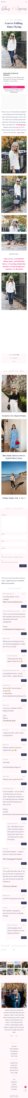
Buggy (4, 744)
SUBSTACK (14, 1063)
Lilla (4, 759)
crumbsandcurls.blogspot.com (14, 629)
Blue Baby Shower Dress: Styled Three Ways (14, 457)
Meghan (5, 895)
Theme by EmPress (14, 1096)
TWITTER (14, 1056)
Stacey (4, 705)
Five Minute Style (9, 721)
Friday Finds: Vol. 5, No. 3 (14, 498)
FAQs (16, 1035)
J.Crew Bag (12, 264)
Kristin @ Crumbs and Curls (10, 611)
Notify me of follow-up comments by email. (12, 557)
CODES (14, 1084)
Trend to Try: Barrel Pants (14, 415)
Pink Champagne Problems (12, 859)
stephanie (5, 685)
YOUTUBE (14, 1073)
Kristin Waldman (7, 593)
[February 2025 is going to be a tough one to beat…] (3, 972)
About (11, 1035)
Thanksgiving (21, 125)
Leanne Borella (7, 788)
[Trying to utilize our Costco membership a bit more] (3, 965)
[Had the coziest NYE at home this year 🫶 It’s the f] (25, 965)
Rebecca (5, 638)
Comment (4, 515)
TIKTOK (14, 1046)
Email (3, 541)
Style (11, 20)
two (22, 132)
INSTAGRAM (14, 1049)
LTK (14, 1079)
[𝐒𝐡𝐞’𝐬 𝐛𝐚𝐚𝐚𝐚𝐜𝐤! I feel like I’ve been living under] (10, 965)
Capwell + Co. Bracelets (14, 269)
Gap (5, 259)
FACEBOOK (14, 1051)
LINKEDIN (14, 1054)
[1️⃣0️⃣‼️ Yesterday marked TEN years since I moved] (17, 965)
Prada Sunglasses (17, 266)
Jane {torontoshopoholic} (9, 670)
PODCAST (14, 1065)
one (18, 132)
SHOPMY (14, 1082)
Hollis (4, 776)
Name (3, 534)
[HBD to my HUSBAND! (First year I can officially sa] (17, 972)
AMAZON (14, 1087)
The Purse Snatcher (10, 886)
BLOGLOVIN (14, 1070)
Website (3, 548)
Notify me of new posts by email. (9, 562)
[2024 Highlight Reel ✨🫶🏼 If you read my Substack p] (10, 972)
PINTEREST (14, 1068)
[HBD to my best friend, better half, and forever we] (25, 972)
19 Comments (19, 20)
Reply (24, 606)
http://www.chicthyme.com (12, 602)
